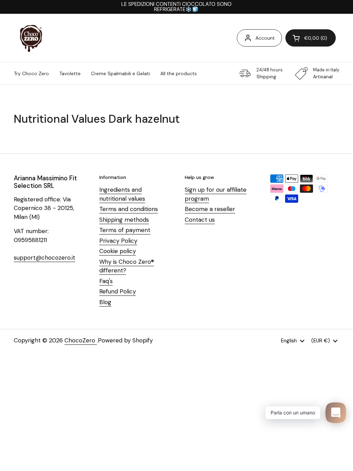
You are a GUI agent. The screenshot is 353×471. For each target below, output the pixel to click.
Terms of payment (124, 230)
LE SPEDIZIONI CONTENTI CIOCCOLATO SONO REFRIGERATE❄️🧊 (176, 7)
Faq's (106, 281)
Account (265, 38)
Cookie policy (117, 251)
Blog (105, 302)
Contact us (200, 219)
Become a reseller (210, 209)
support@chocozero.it (44, 257)
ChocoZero (80, 340)
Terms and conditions (128, 209)
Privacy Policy (118, 240)
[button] (310, 38)
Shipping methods (124, 219)
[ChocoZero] (31, 38)
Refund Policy (117, 291)
